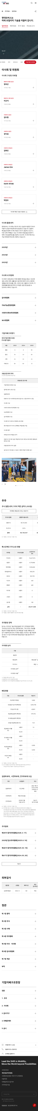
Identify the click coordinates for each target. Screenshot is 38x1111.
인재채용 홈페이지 (10, 1054)
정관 (22, 62)
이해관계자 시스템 (10, 1045)
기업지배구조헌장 (30, 62)
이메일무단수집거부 (8, 1082)
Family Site (6, 1094)
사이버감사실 (6, 1085)
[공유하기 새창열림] (35, 11)
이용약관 (4, 1079)
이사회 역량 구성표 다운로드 (18, 212)
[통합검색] (31, 3)
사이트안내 (5, 1070)
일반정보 (5, 26)
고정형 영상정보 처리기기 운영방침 (12, 1076)
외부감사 (15, 62)
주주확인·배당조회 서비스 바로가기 (19, 511)
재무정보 (13, 26)
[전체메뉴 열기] (35, 3)
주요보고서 (31, 26)
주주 (9, 62)
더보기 (19, 864)
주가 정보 (21, 26)
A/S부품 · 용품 (34, 1106)
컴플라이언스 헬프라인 (11, 1049)
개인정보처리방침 (7, 1073)
